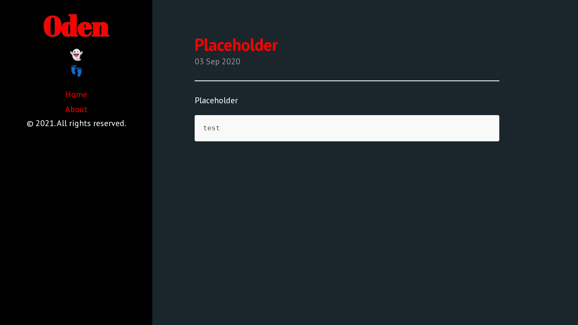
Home (76, 94)
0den (76, 25)
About (76, 109)
